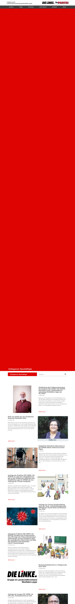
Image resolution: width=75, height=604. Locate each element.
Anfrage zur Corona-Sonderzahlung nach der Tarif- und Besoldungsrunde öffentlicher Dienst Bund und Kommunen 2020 (53, 507)
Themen (20, 7)
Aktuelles (11, 7)
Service (64, 7)
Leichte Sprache (42, 7)
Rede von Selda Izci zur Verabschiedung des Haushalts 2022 (21, 417)
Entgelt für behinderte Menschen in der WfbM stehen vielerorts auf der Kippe (52, 447)
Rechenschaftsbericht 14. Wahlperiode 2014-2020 (53, 565)
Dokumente (54, 7)
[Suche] (65, 374)
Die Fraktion (31, 7)
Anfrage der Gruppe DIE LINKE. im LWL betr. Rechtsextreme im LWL (20, 595)
